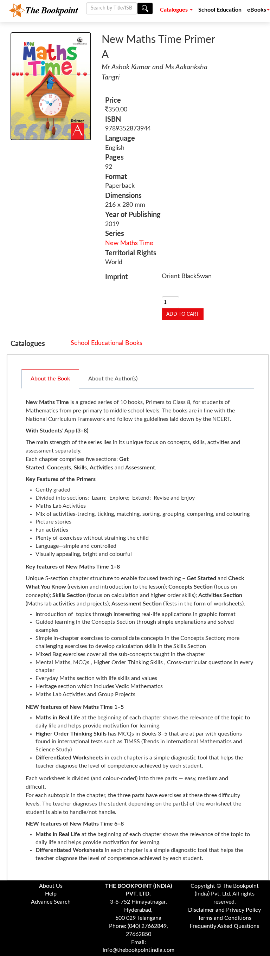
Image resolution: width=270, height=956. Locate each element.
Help (51, 894)
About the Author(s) (112, 378)
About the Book (50, 378)
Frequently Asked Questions (224, 926)
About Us (51, 886)
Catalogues (174, 10)
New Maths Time (129, 243)
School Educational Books (106, 343)
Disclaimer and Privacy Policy (224, 910)
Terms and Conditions (224, 918)
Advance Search (51, 902)
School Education (220, 10)
